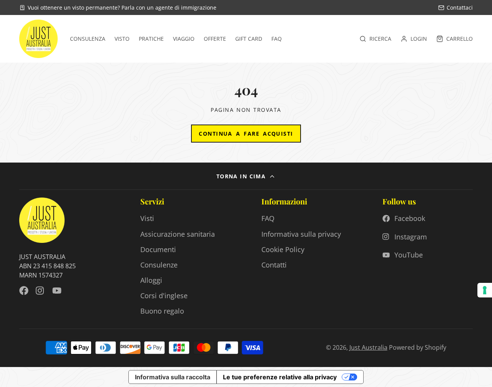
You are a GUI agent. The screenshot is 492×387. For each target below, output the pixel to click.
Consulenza (87, 39)
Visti (147, 218)
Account (414, 38)
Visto (122, 39)
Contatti (274, 264)
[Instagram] (40, 290)
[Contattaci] (455, 7)
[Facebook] (23, 290)
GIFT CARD (248, 39)
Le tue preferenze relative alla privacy (280, 377)
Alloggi (151, 280)
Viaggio (183, 39)
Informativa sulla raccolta (172, 377)
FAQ (276, 39)
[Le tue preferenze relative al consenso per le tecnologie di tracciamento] (484, 290)
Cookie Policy (282, 249)
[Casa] (38, 39)
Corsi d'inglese (164, 295)
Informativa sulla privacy (301, 234)
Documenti (158, 249)
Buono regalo (162, 311)
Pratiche (151, 39)
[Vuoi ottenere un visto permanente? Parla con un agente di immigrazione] (117, 7)
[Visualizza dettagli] (42, 220)
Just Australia (368, 347)
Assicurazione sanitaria (177, 234)
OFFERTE (215, 39)
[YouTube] (57, 290)
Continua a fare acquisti (246, 133)
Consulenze (159, 264)
